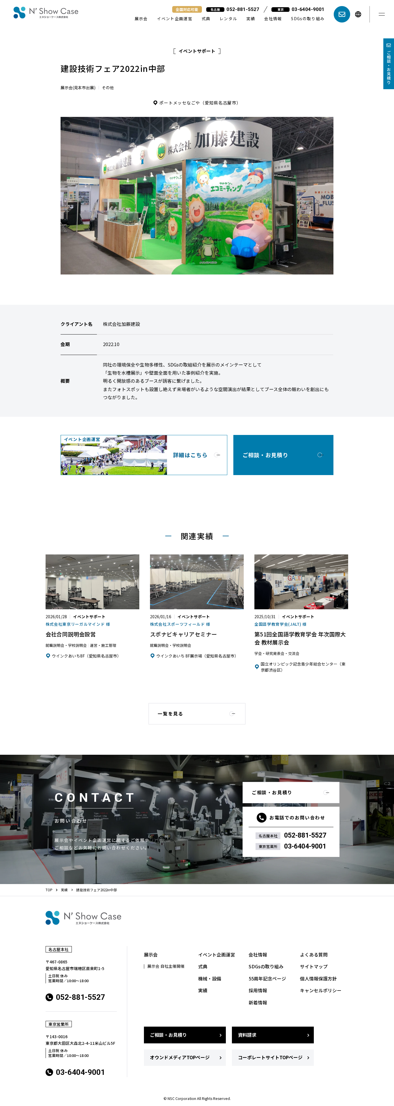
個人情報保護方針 (318, 979)
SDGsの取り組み (307, 18)
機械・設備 (209, 979)
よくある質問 (314, 955)
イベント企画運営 (174, 18)
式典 (206, 18)
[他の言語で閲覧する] (358, 14)
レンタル (228, 18)
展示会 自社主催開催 (166, 966)
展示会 (141, 18)
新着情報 (258, 1003)
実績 (250, 18)
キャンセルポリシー (321, 990)
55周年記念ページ (267, 979)
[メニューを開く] (382, 14)
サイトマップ (314, 966)
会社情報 (273, 18)
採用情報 (258, 990)
